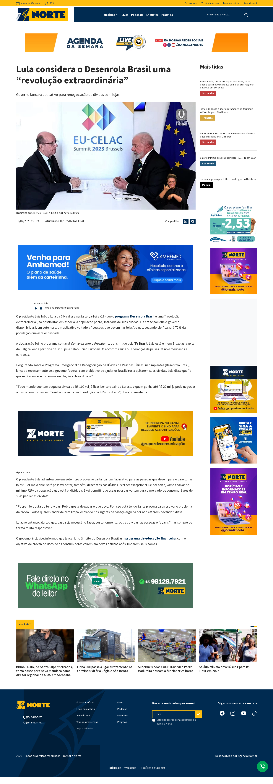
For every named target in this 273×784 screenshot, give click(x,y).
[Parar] (41, 308)
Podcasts (137, 15)
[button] (252, 626)
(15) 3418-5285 (33, 717)
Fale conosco (191, 3)
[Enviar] (198, 714)
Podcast (122, 709)
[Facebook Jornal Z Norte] (222, 712)
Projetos (167, 15)
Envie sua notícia (231, 3)
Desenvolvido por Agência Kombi (236, 756)
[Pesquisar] (246, 14)
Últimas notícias (85, 702)
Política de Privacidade (122, 768)
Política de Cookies (153, 768)
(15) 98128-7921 (34, 722)
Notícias (109, 15)
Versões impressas (210, 3)
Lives (125, 15)
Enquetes (152, 15)
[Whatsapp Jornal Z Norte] (262, 766)
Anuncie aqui (250, 3)
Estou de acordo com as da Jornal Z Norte (176, 721)
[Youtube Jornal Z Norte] (243, 712)
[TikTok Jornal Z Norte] (254, 712)
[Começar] (36, 308)
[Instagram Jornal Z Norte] (232, 712)
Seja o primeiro (85, 728)
